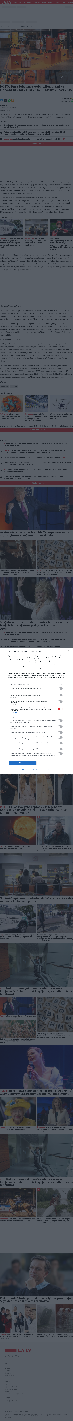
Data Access (36, 770)
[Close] (69, 651)
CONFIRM (22, 763)
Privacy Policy (47, 770)
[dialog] (36, 710)
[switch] (60, 688)
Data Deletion (26, 770)
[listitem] (36, 684)
